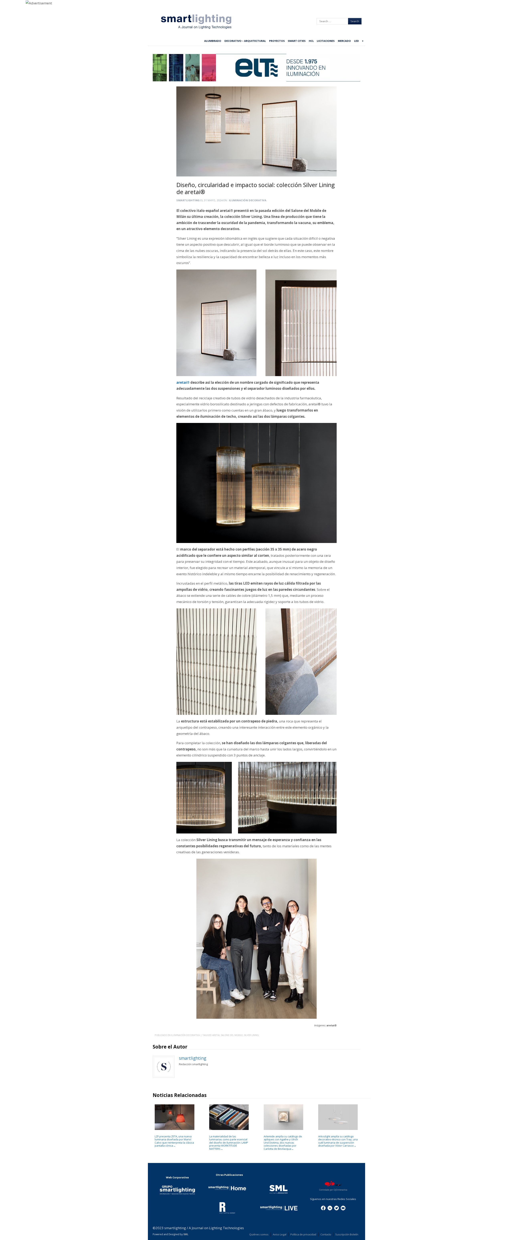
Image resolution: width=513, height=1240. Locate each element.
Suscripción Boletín (346, 1234)
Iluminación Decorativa (247, 200)
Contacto (325, 1234)
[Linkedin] (330, 1207)
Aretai (216, 1035)
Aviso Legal (279, 1234)
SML (185, 1234)
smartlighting (188, 200)
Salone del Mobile (232, 1035)
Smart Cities (297, 41)
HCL (311, 41)
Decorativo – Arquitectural (245, 41)
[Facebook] (323, 1207)
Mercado (344, 41)
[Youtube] (343, 1207)
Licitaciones (326, 41)
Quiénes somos (259, 1234)
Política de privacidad (303, 1234)
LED (356, 41)
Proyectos (277, 41)
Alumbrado (212, 41)
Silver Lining (251, 1035)
